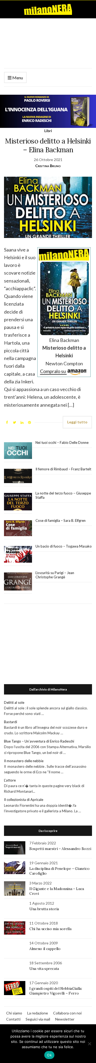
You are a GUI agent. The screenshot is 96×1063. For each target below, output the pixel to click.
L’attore (10, 780)
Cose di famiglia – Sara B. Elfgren (60, 520)
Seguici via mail (38, 1019)
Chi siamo (14, 1013)
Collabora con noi (67, 1013)
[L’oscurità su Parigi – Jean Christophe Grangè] (18, 582)
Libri (48, 130)
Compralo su (53, 371)
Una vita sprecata (44, 968)
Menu (17, 77)
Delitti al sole (14, 702)
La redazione (37, 1013)
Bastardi (10, 722)
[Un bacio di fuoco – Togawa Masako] (18, 554)
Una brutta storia (44, 908)
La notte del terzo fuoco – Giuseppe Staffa (63, 495)
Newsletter (64, 1019)
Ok (49, 1055)
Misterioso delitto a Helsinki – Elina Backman (48, 145)
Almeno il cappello (45, 948)
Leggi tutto (77, 422)
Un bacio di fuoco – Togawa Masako (63, 546)
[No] (89, 1043)
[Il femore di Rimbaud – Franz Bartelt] (18, 476)
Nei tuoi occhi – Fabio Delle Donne (62, 442)
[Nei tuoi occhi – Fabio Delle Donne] (18, 450)
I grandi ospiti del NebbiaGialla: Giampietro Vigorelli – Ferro (55, 991)
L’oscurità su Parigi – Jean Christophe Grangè (54, 575)
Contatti (13, 1019)
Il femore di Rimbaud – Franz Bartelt (63, 469)
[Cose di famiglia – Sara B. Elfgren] (18, 528)
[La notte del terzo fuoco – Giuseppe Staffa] (18, 501)
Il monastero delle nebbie (23, 761)
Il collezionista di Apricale (23, 799)
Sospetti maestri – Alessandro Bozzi (60, 848)
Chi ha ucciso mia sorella (50, 928)
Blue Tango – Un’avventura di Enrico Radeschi (39, 741)
